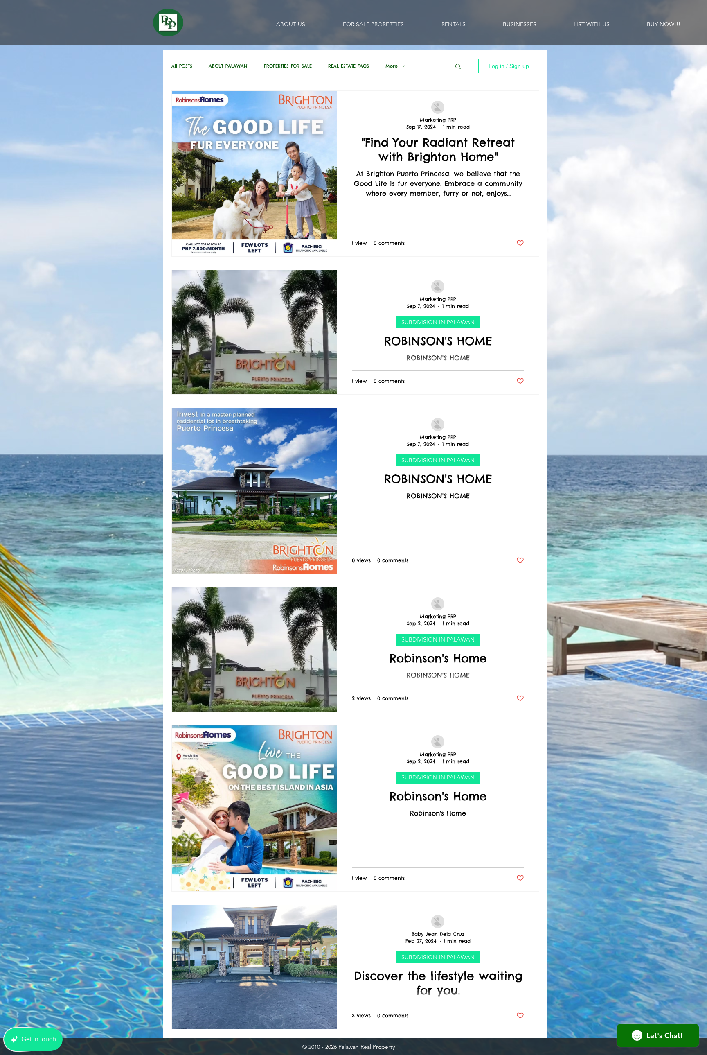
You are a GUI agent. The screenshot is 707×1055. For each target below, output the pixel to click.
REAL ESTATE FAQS (348, 66)
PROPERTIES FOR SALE (288, 66)
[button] (458, 67)
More (391, 66)
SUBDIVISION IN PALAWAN (438, 322)
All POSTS (181, 66)
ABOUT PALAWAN (228, 66)
